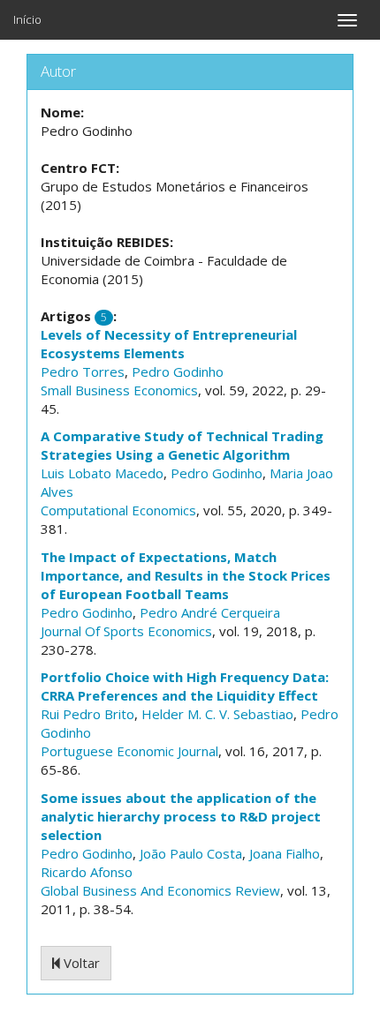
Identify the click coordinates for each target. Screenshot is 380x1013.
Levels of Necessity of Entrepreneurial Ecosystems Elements (169, 344)
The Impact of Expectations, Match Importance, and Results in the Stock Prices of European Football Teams (186, 575)
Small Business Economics (119, 390)
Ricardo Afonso (87, 872)
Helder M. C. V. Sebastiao (217, 714)
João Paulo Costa (191, 853)
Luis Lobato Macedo (102, 473)
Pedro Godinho (178, 371)
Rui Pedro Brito (87, 714)
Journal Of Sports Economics (126, 631)
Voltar (80, 963)
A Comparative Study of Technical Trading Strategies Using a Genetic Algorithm (182, 445)
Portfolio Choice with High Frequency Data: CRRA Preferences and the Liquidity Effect (185, 686)
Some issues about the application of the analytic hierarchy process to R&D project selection (181, 816)
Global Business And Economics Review (160, 890)
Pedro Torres (83, 371)
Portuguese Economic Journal (129, 751)
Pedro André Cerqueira (210, 612)
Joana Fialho (284, 853)
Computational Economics (118, 510)
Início (27, 19)
